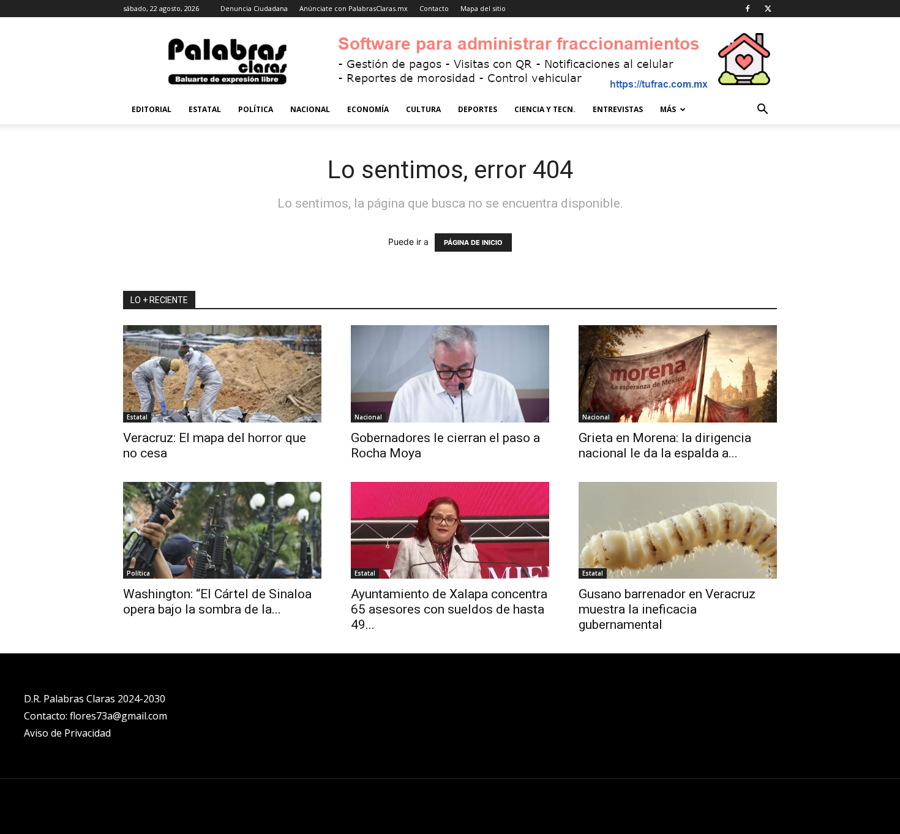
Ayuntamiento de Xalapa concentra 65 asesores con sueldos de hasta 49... (449, 609)
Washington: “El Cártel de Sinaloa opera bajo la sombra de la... (217, 602)
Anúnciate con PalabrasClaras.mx (353, 8)
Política (255, 109)
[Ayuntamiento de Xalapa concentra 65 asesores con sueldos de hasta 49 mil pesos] (450, 530)
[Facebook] (747, 8)
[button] (762, 110)
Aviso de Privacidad (67, 733)
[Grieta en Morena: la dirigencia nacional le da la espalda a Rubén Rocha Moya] (678, 374)
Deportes (477, 109)
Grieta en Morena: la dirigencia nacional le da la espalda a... (665, 445)
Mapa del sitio (483, 8)
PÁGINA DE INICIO (473, 242)
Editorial (151, 109)
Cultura (423, 109)
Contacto (434, 8)
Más (668, 109)
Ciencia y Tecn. (545, 109)
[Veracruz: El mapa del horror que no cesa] (222, 374)
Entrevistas (618, 109)
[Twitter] (768, 8)
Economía (368, 109)
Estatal (205, 109)
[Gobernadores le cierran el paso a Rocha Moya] (450, 374)
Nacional (310, 109)
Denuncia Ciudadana (254, 8)
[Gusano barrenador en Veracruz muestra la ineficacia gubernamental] (678, 530)
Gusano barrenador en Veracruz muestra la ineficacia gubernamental (667, 609)
